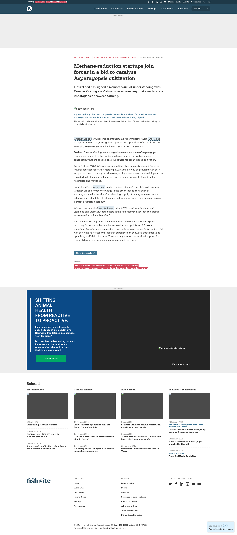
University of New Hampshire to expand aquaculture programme (94, 450)
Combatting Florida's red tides (42, 425)
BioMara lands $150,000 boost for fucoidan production (43, 435)
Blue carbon (120, 57)
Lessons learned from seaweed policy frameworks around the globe (187, 430)
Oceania (131, 268)
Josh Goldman (106, 208)
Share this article (84, 253)
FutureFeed (154, 138)
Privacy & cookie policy (131, 515)
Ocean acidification (56, 2)
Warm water (100, 8)
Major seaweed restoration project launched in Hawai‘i (186, 442)
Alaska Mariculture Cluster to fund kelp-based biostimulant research (141, 438)
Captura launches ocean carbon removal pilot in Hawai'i (94, 438)
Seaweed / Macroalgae (86, 268)
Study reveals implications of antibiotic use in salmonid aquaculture (46, 447)
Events (186, 2)
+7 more (132, 57)
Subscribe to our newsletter (133, 497)
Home (76, 483)
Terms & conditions (129, 510)
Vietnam (121, 268)
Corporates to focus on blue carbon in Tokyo (140, 450)
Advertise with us (129, 506)
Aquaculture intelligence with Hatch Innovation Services (186, 426)
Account (206, 2)
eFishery (40, 2)
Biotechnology (83, 57)
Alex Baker (99, 187)
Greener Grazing (83, 138)
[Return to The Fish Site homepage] (39, 482)
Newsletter (196, 2)
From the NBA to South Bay (182, 456)
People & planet (135, 8)
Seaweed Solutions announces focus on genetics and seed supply (141, 426)
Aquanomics (167, 8)
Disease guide (174, 2)
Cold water (116, 8)
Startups (152, 8)
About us (125, 492)
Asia (113, 268)
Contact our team (129, 501)
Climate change (102, 57)
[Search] (200, 8)
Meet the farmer (176, 453)
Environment (98, 265)
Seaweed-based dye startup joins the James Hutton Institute (92, 426)
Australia (142, 268)
